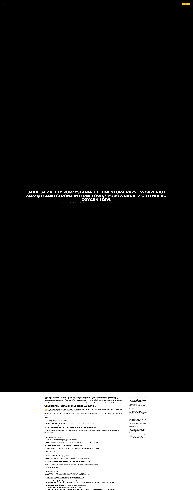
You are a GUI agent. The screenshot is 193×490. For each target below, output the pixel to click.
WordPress (77, 425)
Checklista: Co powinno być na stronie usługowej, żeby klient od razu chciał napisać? (137, 419)
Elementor (47, 409)
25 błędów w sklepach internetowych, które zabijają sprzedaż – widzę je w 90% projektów (137, 406)
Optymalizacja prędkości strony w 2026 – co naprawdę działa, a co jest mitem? (138, 431)
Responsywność (52, 484)
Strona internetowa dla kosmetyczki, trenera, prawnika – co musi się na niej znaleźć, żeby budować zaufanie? (138, 413)
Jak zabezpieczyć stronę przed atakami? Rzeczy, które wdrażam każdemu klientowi (138, 425)
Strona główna (70, 202)
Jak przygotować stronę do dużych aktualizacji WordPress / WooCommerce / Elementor (138, 436)
